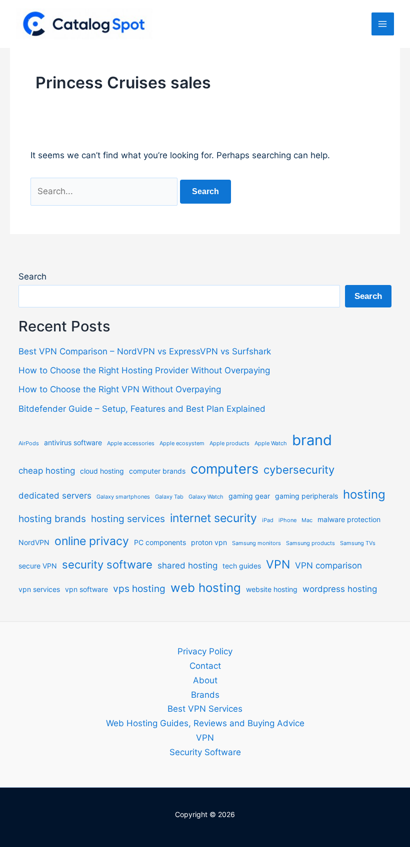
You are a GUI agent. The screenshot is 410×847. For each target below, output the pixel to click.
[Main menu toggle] (383, 23)
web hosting (205, 587)
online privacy (91, 541)
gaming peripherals (306, 496)
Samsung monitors (256, 543)
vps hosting (139, 588)
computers (224, 468)
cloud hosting (102, 471)
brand (312, 440)
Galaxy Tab (169, 497)
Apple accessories (130, 443)
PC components (160, 542)
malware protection (349, 519)
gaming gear (249, 496)
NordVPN (34, 542)
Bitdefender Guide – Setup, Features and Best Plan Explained (142, 409)
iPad (268, 520)
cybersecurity (299, 469)
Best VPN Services (205, 709)
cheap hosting (46, 471)
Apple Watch (270, 443)
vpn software (86, 589)
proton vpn (209, 542)
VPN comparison (328, 565)
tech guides (241, 566)
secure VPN (37, 566)
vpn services (39, 589)
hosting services (128, 519)
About (205, 680)
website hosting (272, 589)
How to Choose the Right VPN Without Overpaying (119, 389)
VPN (278, 564)
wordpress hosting (339, 589)
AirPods (28, 443)
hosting (364, 494)
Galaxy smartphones (123, 497)
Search (32, 277)
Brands (205, 695)
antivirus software (73, 442)
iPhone (287, 520)
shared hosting (188, 565)
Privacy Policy (205, 651)
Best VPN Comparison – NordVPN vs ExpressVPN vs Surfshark (144, 351)
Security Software (205, 752)
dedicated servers (55, 496)
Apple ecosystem (182, 443)
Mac (307, 520)
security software (107, 564)
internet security (213, 518)
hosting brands (52, 519)
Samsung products (310, 543)
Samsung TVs (358, 543)
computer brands (157, 471)
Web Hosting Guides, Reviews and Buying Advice (205, 723)
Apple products (230, 443)
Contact (205, 666)
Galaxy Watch (206, 497)
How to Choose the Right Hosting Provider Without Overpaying (144, 370)
